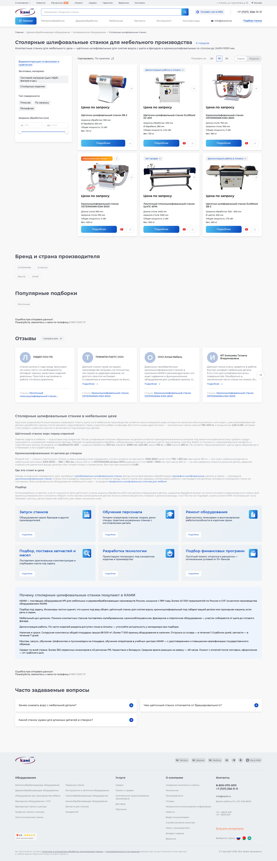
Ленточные (24, 304)
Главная (19, 32)
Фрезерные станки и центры (31, 806)
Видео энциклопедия (177, 817)
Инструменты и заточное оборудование (87, 790)
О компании (21, 3)
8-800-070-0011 (226, 785)
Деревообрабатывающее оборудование (48, 32)
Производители (174, 795)
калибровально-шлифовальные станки (98, 476)
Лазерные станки (74, 785)
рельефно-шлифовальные (188, 476)
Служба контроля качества (180, 822)
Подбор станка (252, 20)
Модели (254, 58)
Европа (21, 276)
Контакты (140, 3)
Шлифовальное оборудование (89, 32)
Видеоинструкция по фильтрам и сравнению (39, 63)
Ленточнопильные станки (29, 817)
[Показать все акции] (117, 158)
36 (219, 58)
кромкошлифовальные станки (33, 478)
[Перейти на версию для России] (238, 838)
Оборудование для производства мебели (37, 795)
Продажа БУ (72, 812)
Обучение (121, 809)
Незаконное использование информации (188, 806)
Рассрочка (56, 3)
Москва (258, 3)
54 (226, 58)
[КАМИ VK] (226, 760)
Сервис (93, 3)
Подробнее (103, 143)
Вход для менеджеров (230, 828)
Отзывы (170, 801)
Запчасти (139, 20)
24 (211, 58)
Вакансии (124, 3)
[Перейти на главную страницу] (25, 760)
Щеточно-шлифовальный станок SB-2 (104, 115)
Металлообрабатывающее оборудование (37, 785)
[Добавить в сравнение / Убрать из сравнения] (130, 143)
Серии (241, 58)
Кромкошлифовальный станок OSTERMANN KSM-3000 (100, 205)
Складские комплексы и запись (183, 785)
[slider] (20, 131)
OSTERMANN (24, 267)
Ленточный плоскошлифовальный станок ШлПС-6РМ (38, 396)
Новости (40, 3)
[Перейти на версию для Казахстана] (249, 838)
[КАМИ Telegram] (233, 760)
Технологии (172, 790)
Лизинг (79, 3)
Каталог (28, 20)
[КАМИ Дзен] (240, 760)
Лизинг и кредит (125, 790)
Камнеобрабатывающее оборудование (86, 801)
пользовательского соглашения (123, 851)
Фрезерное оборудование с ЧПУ (33, 801)
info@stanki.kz (223, 20)
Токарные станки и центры (29, 812)
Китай (35, 276)
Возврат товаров (175, 833)
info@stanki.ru (223, 796)
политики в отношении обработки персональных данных (72, 851)
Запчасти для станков (77, 806)
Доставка (120, 804)
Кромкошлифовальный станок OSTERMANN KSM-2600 (225, 116)
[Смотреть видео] (184, 143)
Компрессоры (191, 20)
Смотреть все (50, 338)
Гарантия (108, 3)
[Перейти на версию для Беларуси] (244, 838)
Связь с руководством (178, 828)
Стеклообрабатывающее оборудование (86, 795)
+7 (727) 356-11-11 (249, 12)
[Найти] (185, 12)
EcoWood (42, 267)
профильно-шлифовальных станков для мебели (137, 481)
